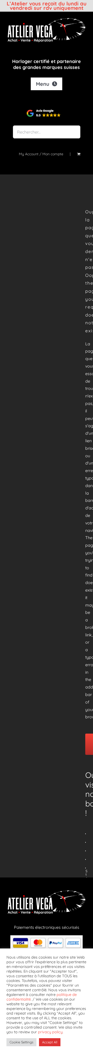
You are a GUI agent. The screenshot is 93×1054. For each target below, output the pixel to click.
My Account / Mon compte (41, 154)
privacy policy (50, 1031)
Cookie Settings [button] (21, 1042)
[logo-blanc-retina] (46, 20)
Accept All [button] (49, 1042)
